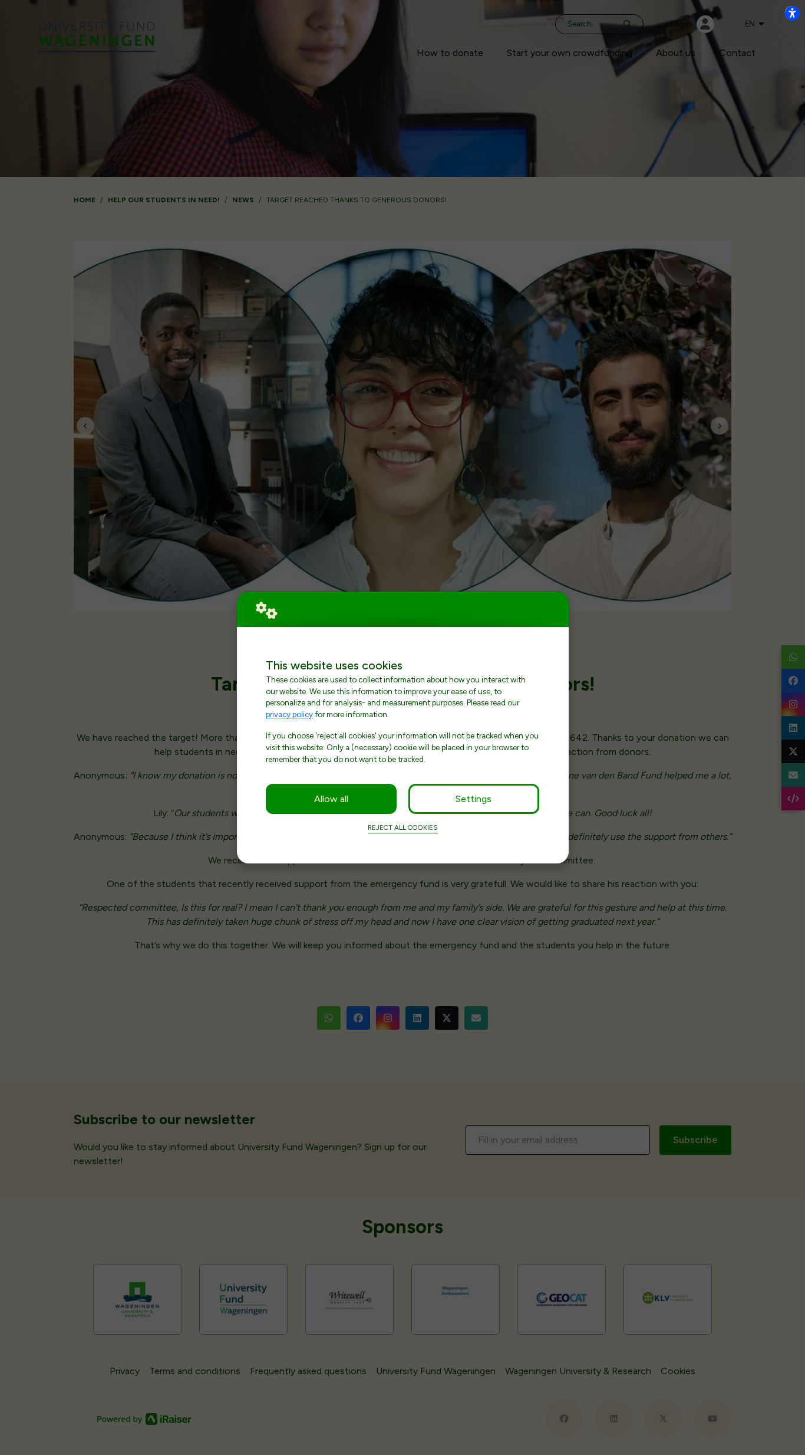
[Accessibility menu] (792, 13)
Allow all (331, 798)
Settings (473, 798)
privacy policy (289, 714)
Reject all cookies (403, 827)
